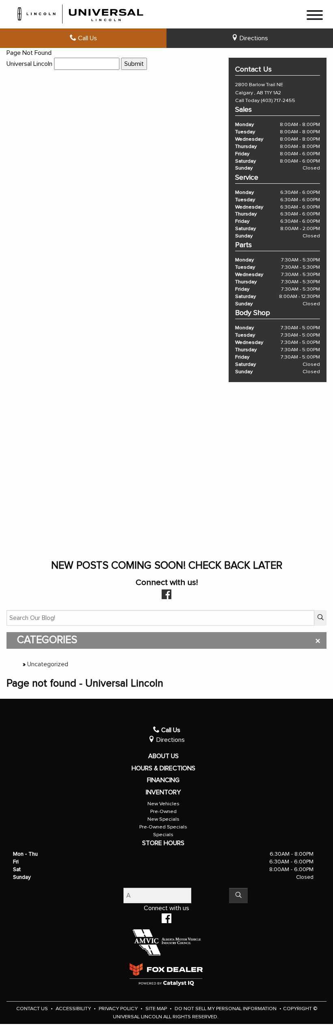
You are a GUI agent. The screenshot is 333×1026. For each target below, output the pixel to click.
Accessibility (74, 1008)
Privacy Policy (119, 1008)
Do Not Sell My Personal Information (226, 1008)
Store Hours (163, 843)
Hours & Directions (163, 768)
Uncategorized (47, 664)
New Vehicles (163, 803)
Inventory (163, 792)
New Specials (163, 819)
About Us (163, 756)
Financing (163, 780)
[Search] (320, 618)
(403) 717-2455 (278, 100)
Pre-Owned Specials (163, 827)
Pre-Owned (163, 811)
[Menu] (315, 16)
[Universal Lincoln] (81, 12)
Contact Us (32, 1008)
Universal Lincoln (29, 64)
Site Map (156, 1008)
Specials (163, 834)
